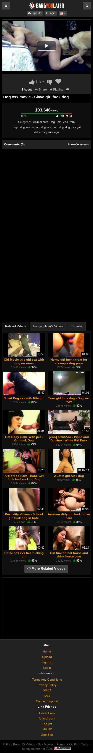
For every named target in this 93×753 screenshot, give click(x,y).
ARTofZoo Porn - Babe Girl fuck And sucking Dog (24, 477)
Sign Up (36, 13)
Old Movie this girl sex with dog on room (24, 361)
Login (51, 13)
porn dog (58, 127)
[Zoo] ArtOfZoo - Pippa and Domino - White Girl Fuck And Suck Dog (69, 440)
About (27, 89)
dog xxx (46, 127)
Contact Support (47, 701)
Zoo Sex (47, 734)
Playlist (57, 89)
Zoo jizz (47, 724)
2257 (46, 695)
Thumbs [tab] (76, 326)
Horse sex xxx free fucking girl (24, 554)
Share (42, 89)
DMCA (47, 690)
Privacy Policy (47, 685)
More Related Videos (48, 568)
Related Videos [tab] (15, 326)
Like (39, 82)
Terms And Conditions (47, 679)
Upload (47, 657)
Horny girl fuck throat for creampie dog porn (69, 361)
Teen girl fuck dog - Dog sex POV (69, 399)
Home (47, 651)
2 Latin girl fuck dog (69, 476)
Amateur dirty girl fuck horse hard (69, 516)
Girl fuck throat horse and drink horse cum (69, 554)
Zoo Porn (69, 122)
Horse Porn (47, 713)
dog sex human (29, 127)
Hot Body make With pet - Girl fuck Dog (24, 438)
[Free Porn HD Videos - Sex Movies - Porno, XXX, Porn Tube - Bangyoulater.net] (46, 5)
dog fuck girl (73, 127)
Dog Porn (55, 122)
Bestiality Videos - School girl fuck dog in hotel (24, 516)
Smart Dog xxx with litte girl (24, 398)
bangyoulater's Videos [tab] (48, 326)
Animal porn (40, 122)
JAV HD (47, 729)
